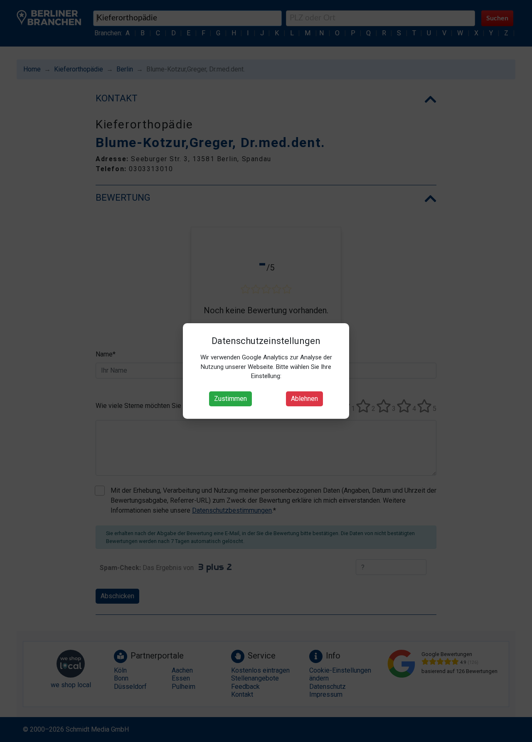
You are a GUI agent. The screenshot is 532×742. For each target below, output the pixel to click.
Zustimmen (230, 399)
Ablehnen (304, 399)
